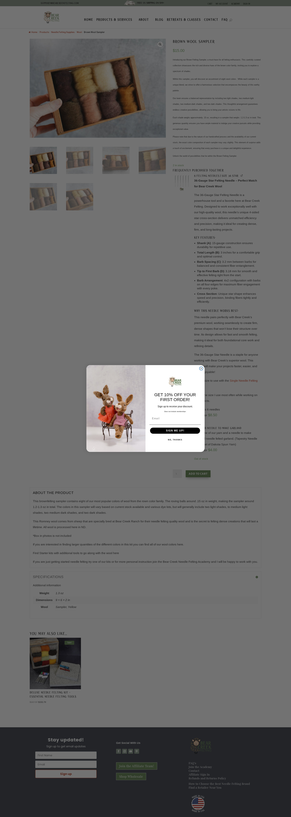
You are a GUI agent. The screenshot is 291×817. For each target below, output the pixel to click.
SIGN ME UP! (175, 430)
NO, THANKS (175, 440)
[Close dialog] (201, 368)
